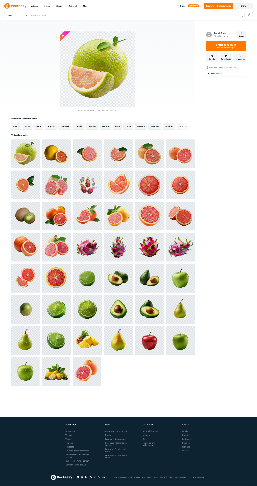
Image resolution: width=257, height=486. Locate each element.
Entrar (243, 6)
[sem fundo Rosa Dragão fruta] (87, 247)
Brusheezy (70, 431)
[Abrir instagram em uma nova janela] (82, 477)
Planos (183, 6)
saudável (64, 126)
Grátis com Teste (226, 46)
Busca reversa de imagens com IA (77, 455)
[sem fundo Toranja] (180, 185)
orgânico (92, 126)
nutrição (169, 126)
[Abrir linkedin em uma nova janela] (86, 477)
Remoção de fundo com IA (77, 461)
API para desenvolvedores (77, 450)
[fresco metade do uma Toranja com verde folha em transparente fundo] (25, 185)
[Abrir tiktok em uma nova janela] (95, 477)
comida (78, 126)
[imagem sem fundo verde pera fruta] (180, 309)
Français (186, 447)
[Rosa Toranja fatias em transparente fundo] (25, 278)
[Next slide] (190, 126)
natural (105, 126)
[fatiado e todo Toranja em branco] (87, 371)
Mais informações (215, 74)
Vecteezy (69, 435)
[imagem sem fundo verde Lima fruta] (87, 278)
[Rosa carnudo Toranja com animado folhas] (87, 216)
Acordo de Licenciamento (116, 431)
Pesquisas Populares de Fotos (116, 450)
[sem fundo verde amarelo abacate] (118, 278)
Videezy (68, 439)
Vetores (34, 6)
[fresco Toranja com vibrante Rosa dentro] (56, 185)
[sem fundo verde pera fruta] (25, 340)
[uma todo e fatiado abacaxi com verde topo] (87, 340)
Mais (85, 6)
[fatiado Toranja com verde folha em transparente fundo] (118, 153)
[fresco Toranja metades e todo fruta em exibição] (180, 153)
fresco (16, 126)
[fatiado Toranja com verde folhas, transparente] (118, 216)
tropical (51, 126)
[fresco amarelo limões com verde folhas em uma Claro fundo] (56, 371)
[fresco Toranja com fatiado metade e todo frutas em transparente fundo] (56, 216)
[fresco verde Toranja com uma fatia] (25, 153)
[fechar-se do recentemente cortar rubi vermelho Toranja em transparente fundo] (25, 247)
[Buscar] (241, 15)
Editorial (73, 6)
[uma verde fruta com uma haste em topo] (25, 309)
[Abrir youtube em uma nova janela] (104, 477)
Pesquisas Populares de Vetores (116, 444)
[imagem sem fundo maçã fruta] (180, 278)
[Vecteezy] (15, 6)
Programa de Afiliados (115, 439)
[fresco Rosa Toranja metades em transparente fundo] (180, 216)
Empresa (69, 443)
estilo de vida (185, 126)
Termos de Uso (159, 477)
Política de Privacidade (177, 477)
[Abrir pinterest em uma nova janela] (91, 477)
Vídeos (59, 6)
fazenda (141, 126)
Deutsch (186, 443)
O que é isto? (231, 67)
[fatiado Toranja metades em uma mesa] (118, 185)
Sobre (146, 439)
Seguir (241, 36)
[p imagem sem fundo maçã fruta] (25, 371)
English (185, 431)
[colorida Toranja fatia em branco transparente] (56, 278)
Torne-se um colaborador (149, 444)
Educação (69, 447)
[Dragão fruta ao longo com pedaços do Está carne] (87, 185)
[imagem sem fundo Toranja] (149, 185)
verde (38, 126)
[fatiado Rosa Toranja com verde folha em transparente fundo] (87, 153)
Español (185, 435)
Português (187, 439)
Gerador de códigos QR (75, 464)
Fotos (47, 6)
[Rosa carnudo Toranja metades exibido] (56, 247)
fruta (27, 126)
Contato (146, 435)
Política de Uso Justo (196, 477)
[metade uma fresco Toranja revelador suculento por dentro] (149, 153)
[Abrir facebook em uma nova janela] (78, 477)
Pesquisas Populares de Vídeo (116, 456)
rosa (117, 126)
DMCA (108, 435)
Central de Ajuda (151, 431)
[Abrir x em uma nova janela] (99, 477)
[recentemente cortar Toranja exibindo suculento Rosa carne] (149, 216)
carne (128, 126)
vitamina (155, 126)
